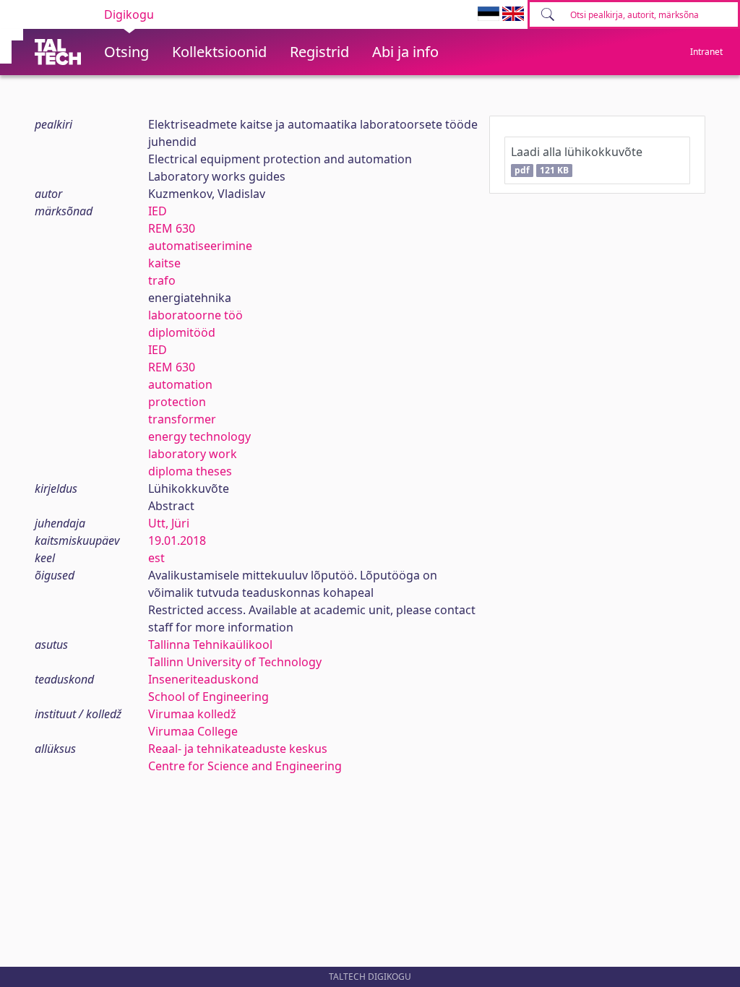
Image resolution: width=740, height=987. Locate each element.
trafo (162, 280)
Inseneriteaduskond (203, 679)
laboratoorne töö (195, 315)
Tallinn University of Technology (235, 662)
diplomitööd (181, 332)
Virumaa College (193, 731)
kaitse (164, 263)
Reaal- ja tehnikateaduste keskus (237, 749)
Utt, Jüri (168, 523)
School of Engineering (208, 696)
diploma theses (190, 471)
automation (180, 384)
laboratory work (192, 454)
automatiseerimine (200, 246)
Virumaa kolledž (192, 714)
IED (157, 211)
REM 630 (171, 228)
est (156, 558)
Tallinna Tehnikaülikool (210, 644)
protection (177, 402)
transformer (182, 419)
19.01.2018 (177, 540)
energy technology (199, 436)
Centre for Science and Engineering (245, 766)
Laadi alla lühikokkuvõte (576, 160)
